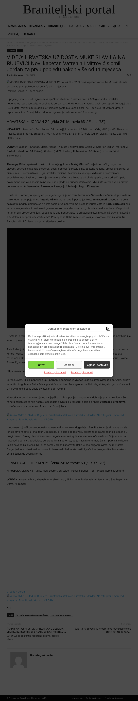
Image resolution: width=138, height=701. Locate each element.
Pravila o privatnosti (55, 372)
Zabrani (69, 364)
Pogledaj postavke (96, 364)
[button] (108, 328)
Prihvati (41, 364)
